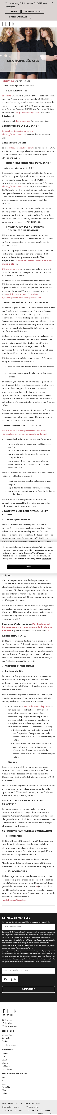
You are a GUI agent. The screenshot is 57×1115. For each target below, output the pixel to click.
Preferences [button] (46, 559)
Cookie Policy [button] (38, 556)
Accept (28, 567)
